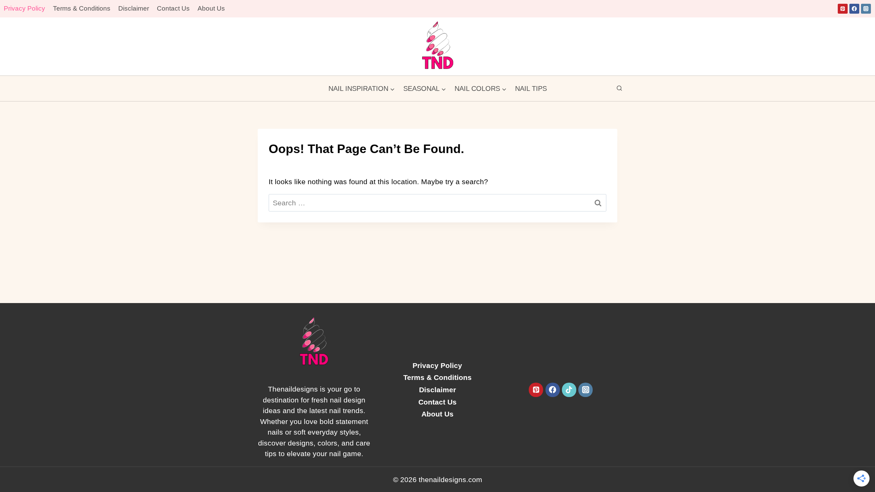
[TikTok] (569, 390)
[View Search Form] (619, 88)
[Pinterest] (843, 9)
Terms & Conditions (81, 8)
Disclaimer (133, 8)
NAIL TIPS (531, 88)
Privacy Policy (24, 8)
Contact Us (173, 8)
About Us (211, 8)
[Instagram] (866, 9)
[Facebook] (854, 9)
